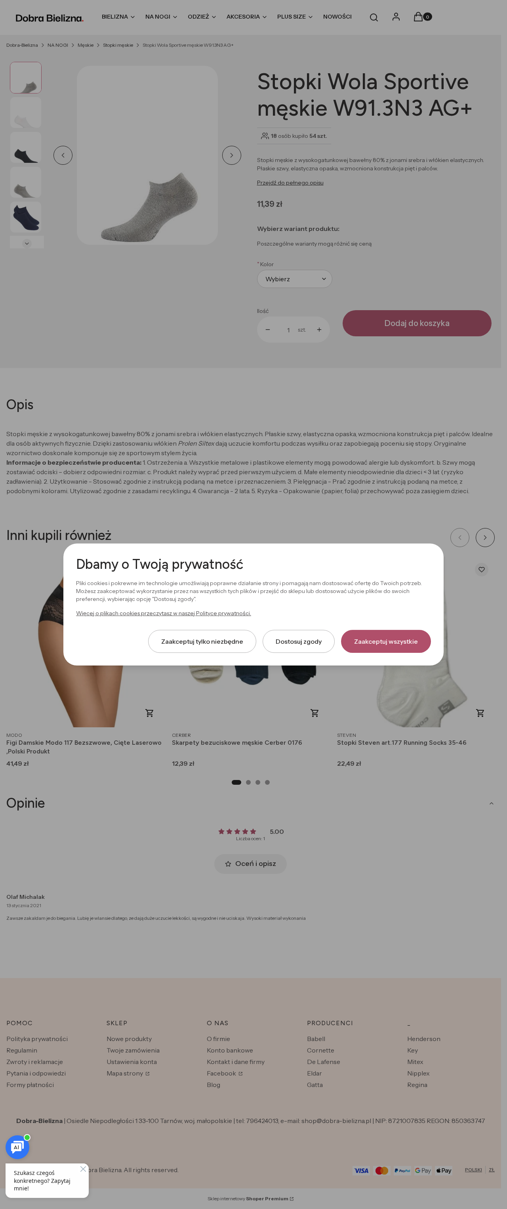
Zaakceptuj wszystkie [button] (386, 641)
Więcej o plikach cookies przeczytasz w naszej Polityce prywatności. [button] (163, 613)
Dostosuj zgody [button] (299, 641)
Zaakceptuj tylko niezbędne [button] (202, 641)
